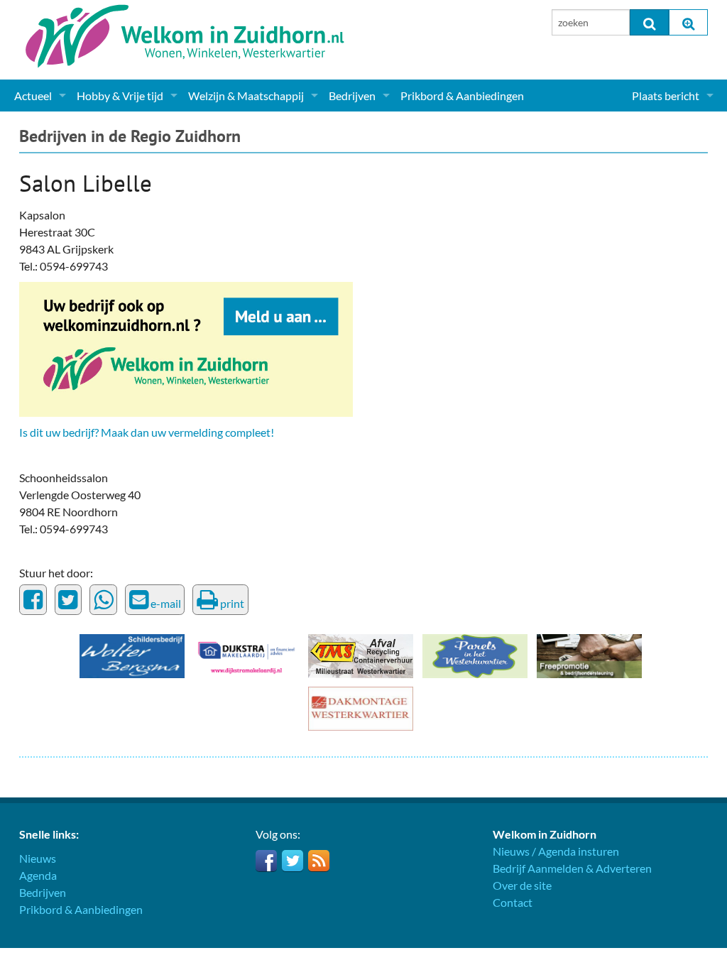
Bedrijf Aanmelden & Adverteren (572, 868)
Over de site (522, 885)
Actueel (33, 95)
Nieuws (37, 858)
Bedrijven (352, 95)
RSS (318, 860)
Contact (512, 902)
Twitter (292, 860)
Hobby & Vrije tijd (120, 95)
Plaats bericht (665, 95)
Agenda (38, 875)
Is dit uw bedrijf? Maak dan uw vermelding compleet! (146, 432)
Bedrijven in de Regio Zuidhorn (130, 136)
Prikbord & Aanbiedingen (462, 95)
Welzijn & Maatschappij (246, 95)
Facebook (266, 860)
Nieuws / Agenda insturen (556, 851)
